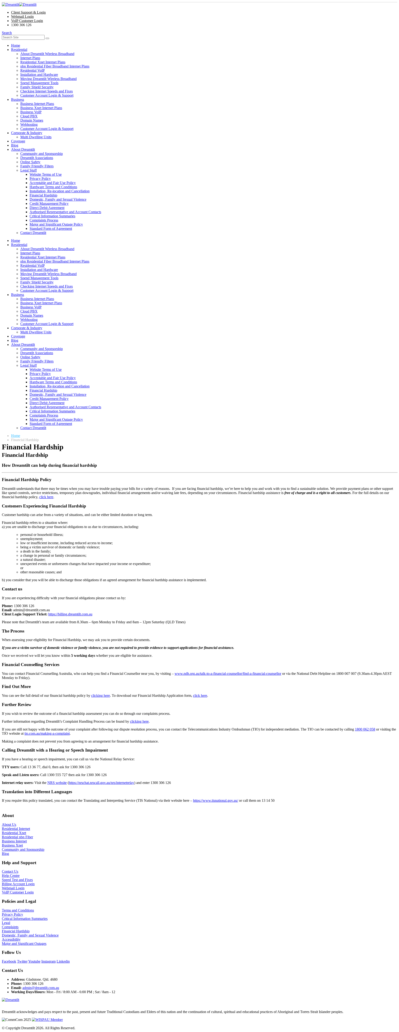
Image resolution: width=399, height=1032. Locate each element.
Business (17, 99)
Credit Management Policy (49, 204)
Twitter (22, 961)
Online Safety (30, 162)
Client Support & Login (28, 12)
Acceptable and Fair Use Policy (53, 183)
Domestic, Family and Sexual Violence (58, 199)
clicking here (100, 695)
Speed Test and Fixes (17, 880)
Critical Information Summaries (52, 216)
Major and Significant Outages (24, 944)
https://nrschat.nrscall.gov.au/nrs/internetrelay (101, 783)
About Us (9, 824)
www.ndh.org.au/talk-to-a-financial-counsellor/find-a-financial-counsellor (228, 674)
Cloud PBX (29, 116)
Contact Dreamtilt (33, 233)
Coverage (18, 141)
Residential (19, 50)
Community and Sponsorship (41, 154)
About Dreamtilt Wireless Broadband (47, 54)
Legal (6, 923)
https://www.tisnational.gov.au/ (215, 800)
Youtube (34, 961)
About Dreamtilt (23, 149)
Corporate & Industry (26, 133)
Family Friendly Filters (37, 166)
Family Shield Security (37, 87)
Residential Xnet (14, 833)
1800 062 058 (365, 729)
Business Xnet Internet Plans (41, 108)
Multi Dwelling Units (35, 137)
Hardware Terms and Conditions (53, 187)
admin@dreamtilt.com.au (40, 988)
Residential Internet (16, 829)
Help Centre (11, 876)
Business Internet (14, 841)
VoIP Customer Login (27, 21)
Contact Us (10, 871)
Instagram (48, 961)
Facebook (9, 961)
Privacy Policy (40, 179)
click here (46, 497)
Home (15, 45)
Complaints (10, 927)
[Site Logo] (19, 4)
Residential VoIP (32, 70)
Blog (14, 145)
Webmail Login (22, 16)
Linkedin (63, 961)
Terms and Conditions (18, 910)
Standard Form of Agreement (51, 228)
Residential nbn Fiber (17, 837)
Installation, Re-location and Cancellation (60, 191)
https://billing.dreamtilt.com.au (70, 614)
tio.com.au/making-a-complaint (47, 733)
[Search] (47, 38)
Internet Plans (30, 58)
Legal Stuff (28, 170)
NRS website (57, 783)
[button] (7, 33)
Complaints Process (44, 220)
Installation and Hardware (39, 75)
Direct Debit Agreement (47, 208)
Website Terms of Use (46, 174)
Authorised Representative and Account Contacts (65, 212)
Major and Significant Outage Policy (56, 224)
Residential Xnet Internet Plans (42, 62)
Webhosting (29, 124)
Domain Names (31, 120)
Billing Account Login (18, 884)
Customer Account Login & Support (46, 95)
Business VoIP (31, 112)
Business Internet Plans (37, 104)
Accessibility (11, 939)
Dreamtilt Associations (36, 158)
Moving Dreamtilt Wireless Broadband (48, 79)
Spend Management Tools (39, 83)
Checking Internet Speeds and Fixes (46, 91)
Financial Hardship (43, 195)
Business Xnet (12, 845)
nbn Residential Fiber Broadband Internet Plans (54, 66)
